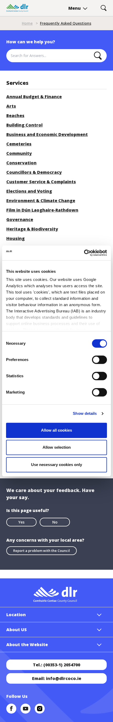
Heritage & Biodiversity (32, 229)
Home (27, 23)
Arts (11, 106)
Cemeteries (19, 144)
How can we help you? (30, 42)
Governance (19, 219)
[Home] (17, 8)
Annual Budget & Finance (34, 97)
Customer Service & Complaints (41, 182)
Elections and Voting (29, 191)
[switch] (99, 359)
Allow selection (57, 447)
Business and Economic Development (47, 134)
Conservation (21, 163)
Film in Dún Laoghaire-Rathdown (42, 210)
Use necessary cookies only (56, 464)
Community (19, 153)
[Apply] (97, 55)
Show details (85, 413)
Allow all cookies (56, 430)
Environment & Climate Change (40, 200)
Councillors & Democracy (34, 172)
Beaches (15, 115)
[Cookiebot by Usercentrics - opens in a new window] (84, 252)
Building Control (24, 125)
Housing (15, 238)
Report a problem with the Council (41, 550)
